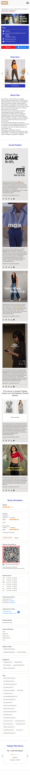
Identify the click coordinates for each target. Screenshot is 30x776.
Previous (2, 73)
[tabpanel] (15, 19)
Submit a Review (8, 537)
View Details (15, 85)
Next (28, 73)
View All (16, 537)
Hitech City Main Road (9, 649)
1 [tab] (13, 22)
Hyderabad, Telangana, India (9, 613)
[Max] (4, 3)
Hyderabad (12, 602)
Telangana (11, 600)
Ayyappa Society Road (9, 652)
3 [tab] (16, 22)
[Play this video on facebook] (15, 225)
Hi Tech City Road (21, 652)
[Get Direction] (18, 613)
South (10, 599)
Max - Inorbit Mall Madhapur (15, 750)
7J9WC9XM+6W (7, 611)
